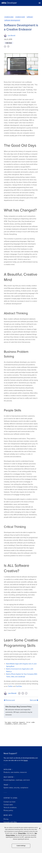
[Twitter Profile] (22, 693)
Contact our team (9, 802)
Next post (33, 700)
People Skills (12, 410)
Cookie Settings (21, 845)
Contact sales (8, 805)
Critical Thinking (15, 527)
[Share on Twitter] (5, 46)
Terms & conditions (10, 808)
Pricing (6, 819)
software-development (12, 20)
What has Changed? (20, 210)
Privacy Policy (22, 833)
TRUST (6, 785)
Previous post (10, 700)
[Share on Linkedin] (8, 46)
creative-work (20, 17)
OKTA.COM (7, 769)
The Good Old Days (20, 145)
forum (26, 760)
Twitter (10, 686)
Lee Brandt (11, 36)
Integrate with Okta (10, 822)
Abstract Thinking (16, 313)
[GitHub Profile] (19, 693)
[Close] (40, 828)
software (30, 17)
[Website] (26, 693)
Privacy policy (8, 810)
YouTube (19, 686)
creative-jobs (8, 17)
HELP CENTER (8, 777)
